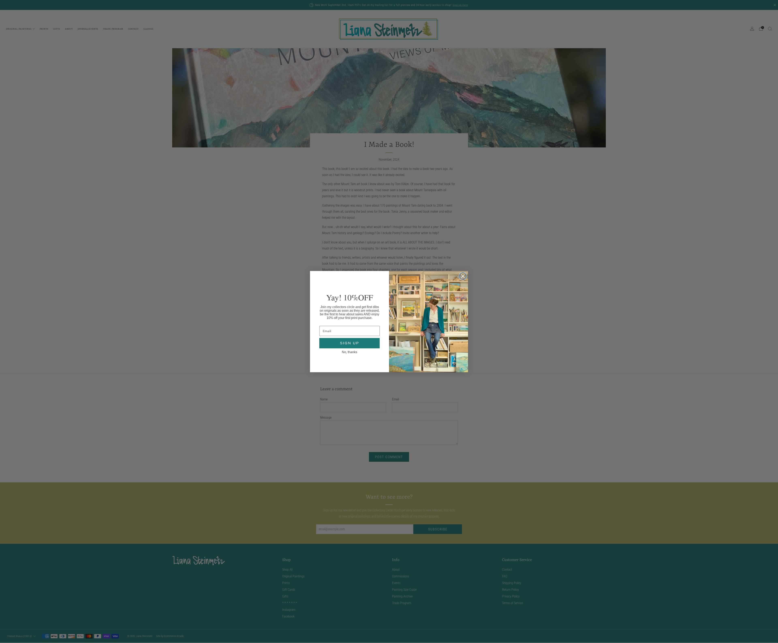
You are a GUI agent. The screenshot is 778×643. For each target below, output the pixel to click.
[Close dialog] (462, 276)
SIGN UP (349, 343)
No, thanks (349, 352)
